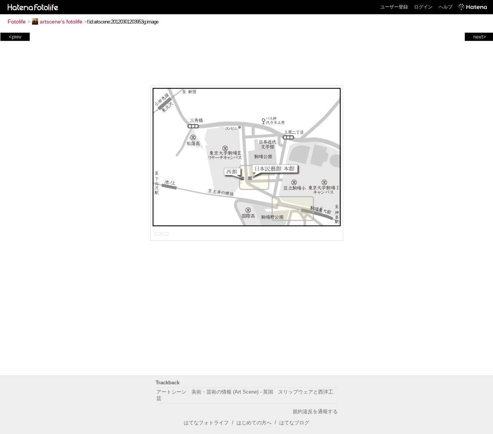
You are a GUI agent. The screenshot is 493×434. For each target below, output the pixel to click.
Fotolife (17, 21)
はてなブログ (294, 423)
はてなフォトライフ (206, 423)
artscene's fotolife (61, 21)
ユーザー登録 (394, 7)
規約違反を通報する (315, 411)
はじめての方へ (254, 423)
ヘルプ (446, 7)
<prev (15, 37)
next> (479, 37)
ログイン (423, 7)
